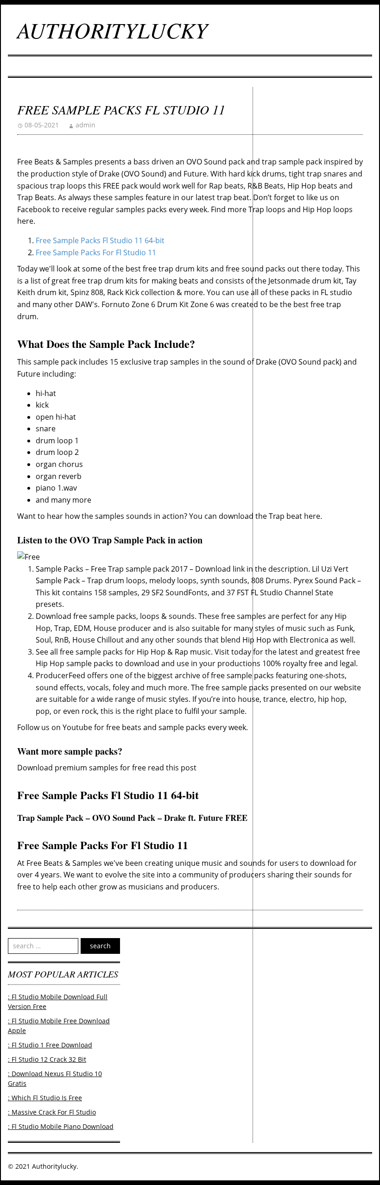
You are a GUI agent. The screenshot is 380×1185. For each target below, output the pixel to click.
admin (85, 124)
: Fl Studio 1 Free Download (50, 1044)
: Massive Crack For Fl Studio (52, 1112)
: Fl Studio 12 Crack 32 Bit (47, 1059)
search (100, 945)
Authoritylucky (112, 29)
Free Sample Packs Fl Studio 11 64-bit (100, 240)
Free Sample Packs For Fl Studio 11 (96, 252)
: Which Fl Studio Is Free (45, 1097)
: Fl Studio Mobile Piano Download (61, 1126)
